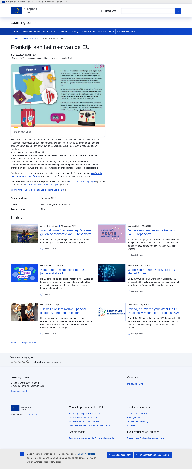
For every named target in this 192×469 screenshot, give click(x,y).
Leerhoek (15, 38)
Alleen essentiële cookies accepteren (153, 455)
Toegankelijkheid (19, 391)
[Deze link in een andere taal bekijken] (96, 181)
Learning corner (20, 377)
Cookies (131, 425)
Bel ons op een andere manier (83, 417)
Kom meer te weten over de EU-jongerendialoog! (62, 271)
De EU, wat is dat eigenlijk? (82, 181)
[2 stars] (14, 361)
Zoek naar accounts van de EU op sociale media (91, 438)
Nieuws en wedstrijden (30, 31)
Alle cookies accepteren (120, 455)
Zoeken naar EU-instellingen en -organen (146, 438)
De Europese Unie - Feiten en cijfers (42, 185)
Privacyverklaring (135, 384)
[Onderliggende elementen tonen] (58, 31)
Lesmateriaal (49, 31)
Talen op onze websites (138, 414)
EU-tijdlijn (74, 31)
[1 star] (12, 361)
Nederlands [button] (110, 11)
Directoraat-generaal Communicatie (57, 204)
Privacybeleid (133, 417)
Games (64, 31)
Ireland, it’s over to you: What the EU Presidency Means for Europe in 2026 (153, 310)
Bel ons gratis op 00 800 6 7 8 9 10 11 (86, 414)
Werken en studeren (126, 31)
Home (15, 31)
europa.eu (33, 415)
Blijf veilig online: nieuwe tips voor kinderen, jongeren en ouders (63, 310)
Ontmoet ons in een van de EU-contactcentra (89, 425)
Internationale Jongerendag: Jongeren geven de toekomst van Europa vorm (66, 232)
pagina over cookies (85, 454)
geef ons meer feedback (49, 362)
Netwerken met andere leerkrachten (97, 31)
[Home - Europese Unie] (24, 10)
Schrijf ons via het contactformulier (85, 421)
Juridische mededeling (137, 421)
